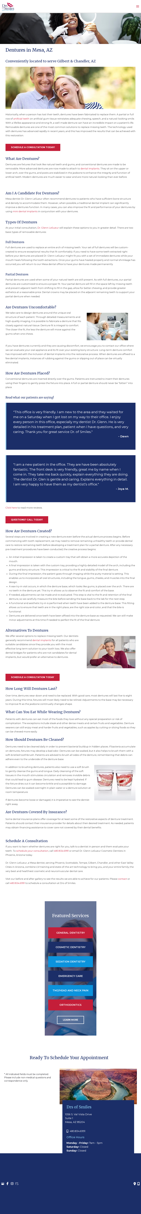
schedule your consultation (32, 850)
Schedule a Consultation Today (32, 677)
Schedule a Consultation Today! (33, 147)
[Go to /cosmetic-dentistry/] (70, 947)
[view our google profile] (3, 1183)
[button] (33, 147)
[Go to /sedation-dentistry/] (70, 961)
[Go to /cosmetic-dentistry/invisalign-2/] (70, 1004)
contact (122, 879)
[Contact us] (135, 1183)
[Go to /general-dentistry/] (70, 932)
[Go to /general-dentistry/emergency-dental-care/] (70, 976)
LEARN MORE (70, 1020)
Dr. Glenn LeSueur (48, 228)
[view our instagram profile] (12, 1183)
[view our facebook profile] (7, 1183)
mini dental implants (25, 211)
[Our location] (138, 1183)
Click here (11, 507)
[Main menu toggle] (137, 6)
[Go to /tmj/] (70, 990)
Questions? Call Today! (27, 519)
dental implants (90, 168)
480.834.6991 (61, 850)
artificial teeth (21, 118)
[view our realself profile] (17, 1183)
